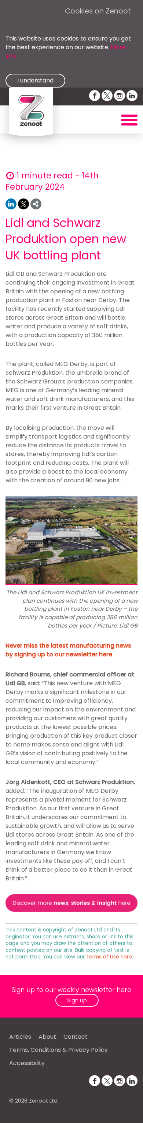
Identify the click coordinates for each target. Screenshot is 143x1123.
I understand (35, 80)
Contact (75, 1037)
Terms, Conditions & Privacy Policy (58, 1050)
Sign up (77, 1000)
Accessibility (27, 1063)
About (47, 1037)
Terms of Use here (109, 956)
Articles (20, 1037)
